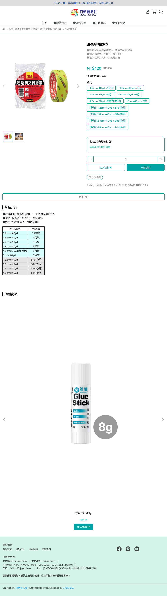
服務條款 (20, 549)
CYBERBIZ (68, 587)
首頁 (44, 22)
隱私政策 (7, 549)
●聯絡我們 (60, 22)
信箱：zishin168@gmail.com (16, 568)
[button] (78, 86)
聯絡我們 (46, 549)
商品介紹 (83, 196)
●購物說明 (79, 22)
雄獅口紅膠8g (83, 513)
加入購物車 (106, 167)
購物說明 (33, 549)
